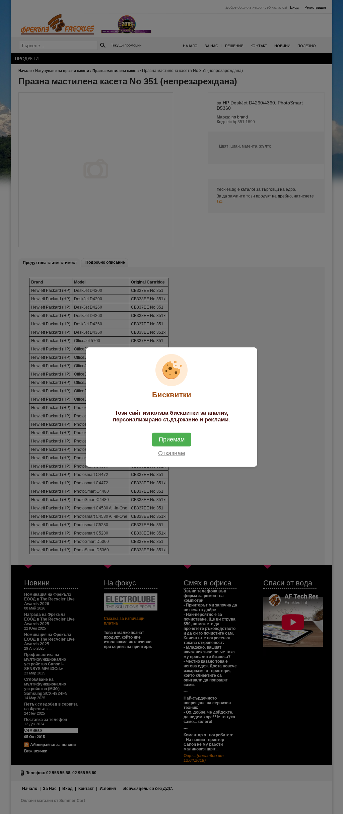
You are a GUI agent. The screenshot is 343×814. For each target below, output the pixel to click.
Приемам (172, 439)
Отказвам (171, 453)
